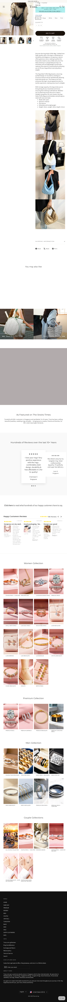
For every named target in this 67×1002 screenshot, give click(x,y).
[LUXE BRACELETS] (26, 641)
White (50, 18)
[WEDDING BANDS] (41, 836)
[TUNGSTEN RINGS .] (26, 761)
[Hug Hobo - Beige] (7, 293)
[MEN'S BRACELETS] (10, 791)
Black (38, 18)
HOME (5, 902)
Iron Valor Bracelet (26, 534)
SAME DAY (6, 905)
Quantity (39, 22)
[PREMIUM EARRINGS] (26, 716)
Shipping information (44, 241)
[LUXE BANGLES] (41, 641)
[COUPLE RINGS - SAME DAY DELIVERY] (56, 836)
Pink (61, 18)
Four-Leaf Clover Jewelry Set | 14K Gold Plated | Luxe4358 (47, 535)
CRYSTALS (6, 919)
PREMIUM (6, 908)
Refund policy (7, 950)
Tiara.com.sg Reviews (9, 942)
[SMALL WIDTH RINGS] (10, 611)
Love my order (49, 524)
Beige (44, 18)
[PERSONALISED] (26, 581)
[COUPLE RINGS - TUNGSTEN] (10, 581)
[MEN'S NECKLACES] (26, 791)
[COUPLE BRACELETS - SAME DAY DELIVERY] (10, 866)
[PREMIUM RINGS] (56, 581)
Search (5, 956)
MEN (4, 913)
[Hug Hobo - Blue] (11, 293)
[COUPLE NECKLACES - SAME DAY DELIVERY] (26, 866)
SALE (4, 929)
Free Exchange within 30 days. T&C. (50, 44)
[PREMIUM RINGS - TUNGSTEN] (56, 791)
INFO (4, 935)
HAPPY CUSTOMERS (9, 932)
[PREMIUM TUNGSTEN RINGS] (56, 716)
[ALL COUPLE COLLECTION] (10, 836)
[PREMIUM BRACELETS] (41, 716)
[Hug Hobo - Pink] (4, 295)
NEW (4, 927)
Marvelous (28, 524)
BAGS (5, 924)
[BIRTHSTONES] (41, 672)
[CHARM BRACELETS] (10, 672)
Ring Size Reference (8, 945)
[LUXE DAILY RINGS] (26, 611)
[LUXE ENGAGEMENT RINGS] (41, 581)
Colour (38, 15)
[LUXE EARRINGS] (10, 641)
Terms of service (8, 953)
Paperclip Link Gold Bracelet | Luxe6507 (7, 533)
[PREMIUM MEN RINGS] (41, 791)
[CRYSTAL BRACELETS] (56, 641)
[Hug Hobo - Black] (4, 293)
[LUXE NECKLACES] (56, 611)
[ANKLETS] (26, 672)
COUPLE (5, 916)
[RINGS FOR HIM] (56, 761)
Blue (56, 18)
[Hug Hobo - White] (9, 293)
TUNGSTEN (6, 921)
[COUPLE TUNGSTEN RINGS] (10, 761)
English (22, 992)
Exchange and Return (9, 948)
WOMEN (5, 910)
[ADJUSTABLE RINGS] (41, 611)
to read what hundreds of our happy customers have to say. (33, 505)
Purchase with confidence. (50, 43)
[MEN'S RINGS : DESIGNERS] (41, 761)
